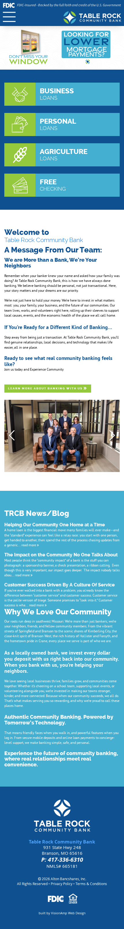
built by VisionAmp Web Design (62, 913)
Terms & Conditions (91, 883)
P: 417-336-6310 (62, 859)
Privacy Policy (61, 883)
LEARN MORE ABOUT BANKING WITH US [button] (46, 388)
